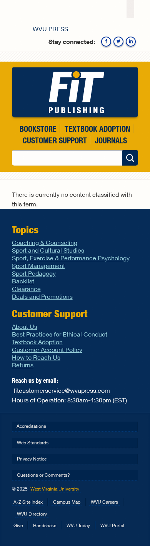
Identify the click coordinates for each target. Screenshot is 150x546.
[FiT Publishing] (75, 92)
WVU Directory (32, 514)
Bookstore (38, 129)
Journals (111, 140)
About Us (24, 326)
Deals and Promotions (42, 296)
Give (18, 525)
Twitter (118, 42)
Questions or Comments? (43, 475)
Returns (22, 364)
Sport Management (38, 265)
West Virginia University (54, 489)
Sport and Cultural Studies (48, 250)
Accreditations (31, 426)
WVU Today (78, 525)
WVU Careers (104, 502)
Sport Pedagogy (34, 273)
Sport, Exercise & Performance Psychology (71, 257)
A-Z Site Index (28, 502)
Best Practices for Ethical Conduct (59, 334)
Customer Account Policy (47, 349)
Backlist (23, 281)
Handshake (44, 525)
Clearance (26, 288)
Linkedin (131, 42)
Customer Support (55, 140)
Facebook (106, 42)
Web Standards (32, 443)
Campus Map (66, 502)
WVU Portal (112, 525)
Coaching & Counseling (44, 242)
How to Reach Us (36, 357)
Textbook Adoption (97, 129)
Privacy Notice (32, 459)
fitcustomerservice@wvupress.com (61, 390)
